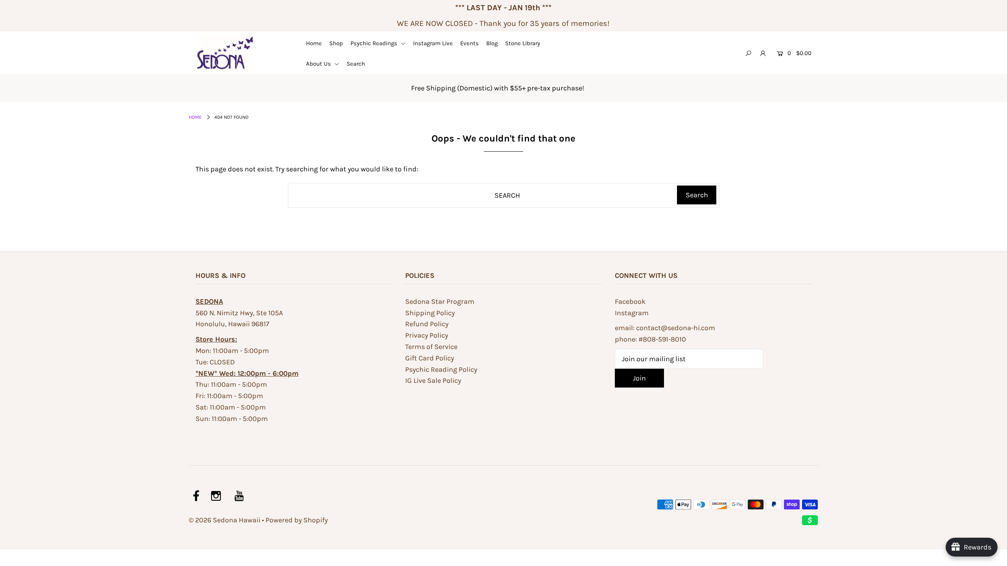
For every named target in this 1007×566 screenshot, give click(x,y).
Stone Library (522, 43)
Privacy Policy (426, 335)
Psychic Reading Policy (441, 369)
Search (356, 63)
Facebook (630, 301)
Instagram (632, 313)
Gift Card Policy (429, 358)
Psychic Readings (374, 43)
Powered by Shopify (297, 520)
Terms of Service (431, 346)
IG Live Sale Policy (433, 380)
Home (314, 43)
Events (469, 43)
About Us (319, 63)
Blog (492, 43)
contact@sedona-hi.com (675, 327)
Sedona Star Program (439, 301)
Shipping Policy (430, 313)
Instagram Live (433, 43)
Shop (336, 43)
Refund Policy (426, 324)
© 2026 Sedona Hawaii (224, 520)
